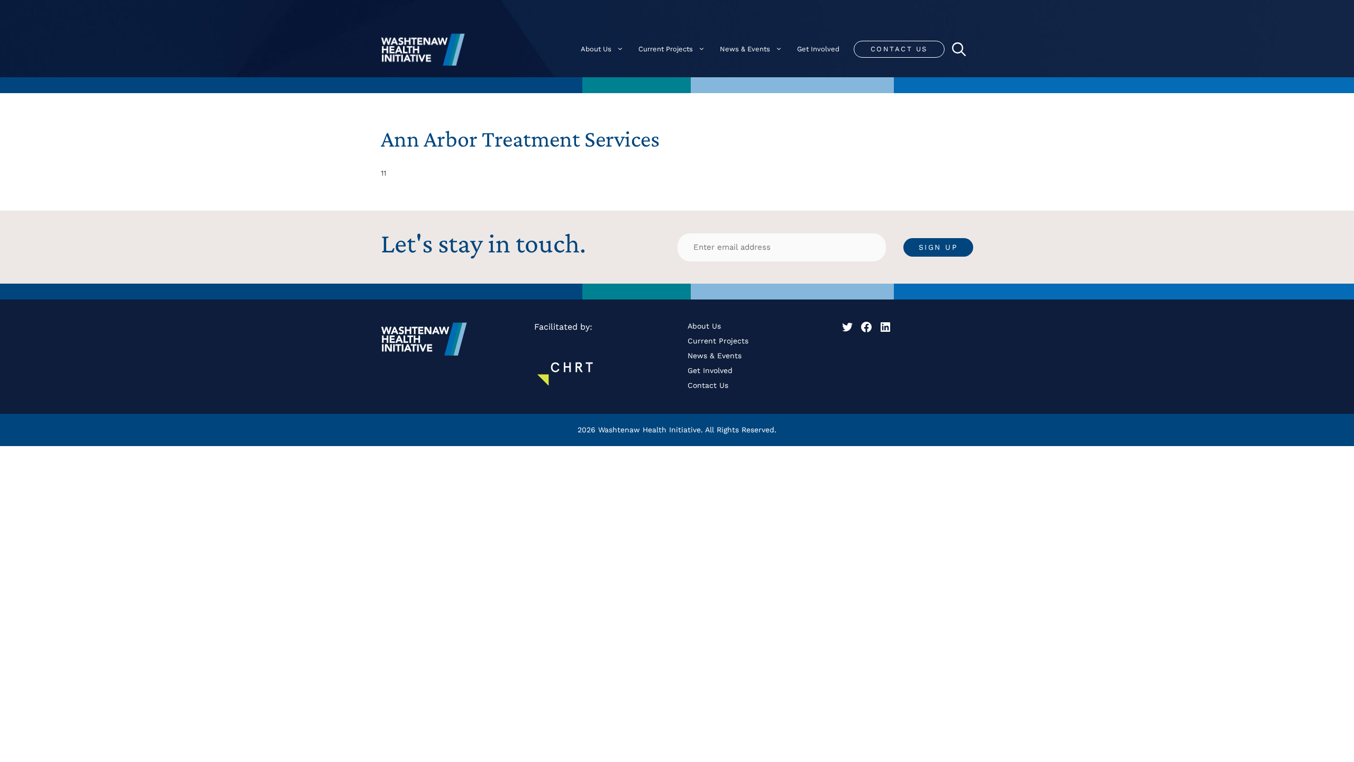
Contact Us (899, 49)
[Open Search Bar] (959, 49)
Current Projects (665, 49)
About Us (596, 49)
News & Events (745, 49)
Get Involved (818, 49)
